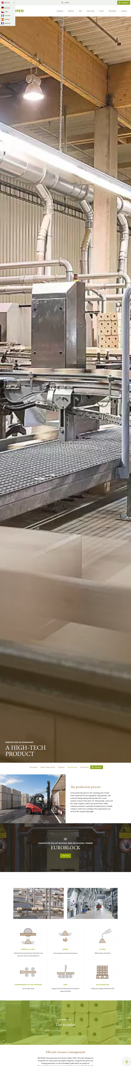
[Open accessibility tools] (126, 1061)
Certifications (84, 767)
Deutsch (7, 8)
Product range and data (47, 767)
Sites (80, 11)
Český (6, 11)
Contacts (124, 11)
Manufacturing (72, 767)
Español (7, 19)
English (7, 2)
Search (67, 2)
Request (98, 767)
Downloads (112, 11)
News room (90, 11)
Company (60, 11)
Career (101, 11)
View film (65, 855)
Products (71, 11)
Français (7, 23)
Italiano (7, 15)
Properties (61, 767)
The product (33, 767)
